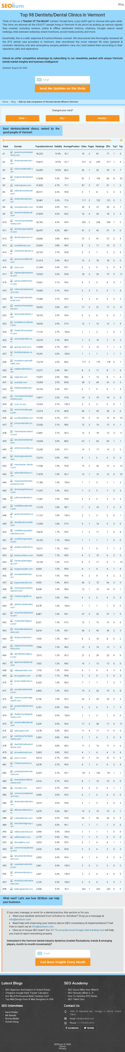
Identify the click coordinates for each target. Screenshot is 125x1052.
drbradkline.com (22, 842)
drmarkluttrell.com (23, 752)
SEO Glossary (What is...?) (80, 993)
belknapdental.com (23, 889)
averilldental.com (22, 245)
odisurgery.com (21, 730)
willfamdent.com (22, 837)
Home (5, 102)
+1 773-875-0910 (85, 1022)
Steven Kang (11, 1021)
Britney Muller (12, 1018)
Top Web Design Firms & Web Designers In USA (29, 999)
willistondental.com (23, 831)
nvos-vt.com (20, 404)
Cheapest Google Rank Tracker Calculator (26, 993)
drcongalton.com (22, 675)
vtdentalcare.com (22, 185)
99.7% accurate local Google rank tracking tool (77, 930)
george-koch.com (22, 347)
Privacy (62, 1048)
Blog (121, 4)
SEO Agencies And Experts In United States (27, 989)
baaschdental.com (23, 582)
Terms (62, 1046)
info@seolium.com (20, 919)
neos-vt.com (20, 758)
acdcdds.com (20, 382)
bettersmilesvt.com (23, 555)
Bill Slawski (10, 1015)
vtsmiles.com (20, 788)
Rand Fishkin (11, 1012)
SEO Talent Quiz (76, 999)
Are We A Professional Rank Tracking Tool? (27, 996)
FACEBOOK (73, 1028)
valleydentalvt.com (23, 670)
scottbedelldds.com (23, 418)
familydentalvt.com (23, 207)
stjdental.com (20, 377)
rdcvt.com (19, 267)
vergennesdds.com (23, 569)
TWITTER (90, 1028)
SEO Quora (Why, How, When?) (83, 989)
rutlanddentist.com (23, 818)
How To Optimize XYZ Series (82, 996)
